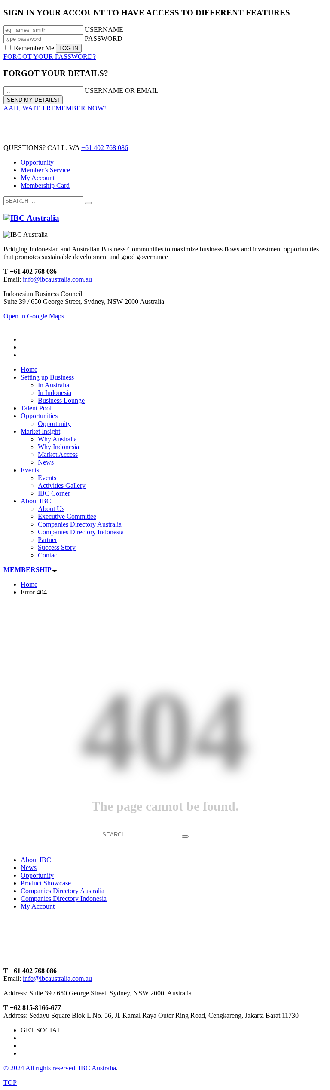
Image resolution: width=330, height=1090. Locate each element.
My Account (38, 177)
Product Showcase (46, 883)
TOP (10, 1082)
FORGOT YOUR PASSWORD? (49, 56)
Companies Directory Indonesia (64, 898)
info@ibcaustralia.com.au (57, 279)
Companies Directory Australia (62, 890)
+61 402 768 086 (104, 147)
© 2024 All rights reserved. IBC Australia (59, 1068)
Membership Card (45, 185)
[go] (88, 203)
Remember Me (34, 48)
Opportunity (37, 162)
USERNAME (104, 29)
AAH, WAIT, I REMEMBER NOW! (54, 108)
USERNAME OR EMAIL (122, 90)
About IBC (36, 859)
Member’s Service (45, 170)
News (29, 867)
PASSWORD (103, 38)
